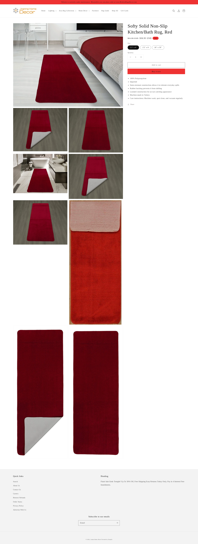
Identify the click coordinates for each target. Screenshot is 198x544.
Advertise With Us (19, 510)
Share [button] (132, 104)
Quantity (130, 52)
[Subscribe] (117, 522)
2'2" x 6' (133, 47)
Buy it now (156, 71)
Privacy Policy (18, 506)
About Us (16, 486)
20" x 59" (158, 47)
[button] (173, 10)
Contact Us (17, 490)
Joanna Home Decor (96, 539)
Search (15, 481)
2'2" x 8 (146, 47)
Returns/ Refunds (19, 498)
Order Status (17, 502)
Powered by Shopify (107, 539)
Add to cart (156, 65)
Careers (15, 494)
